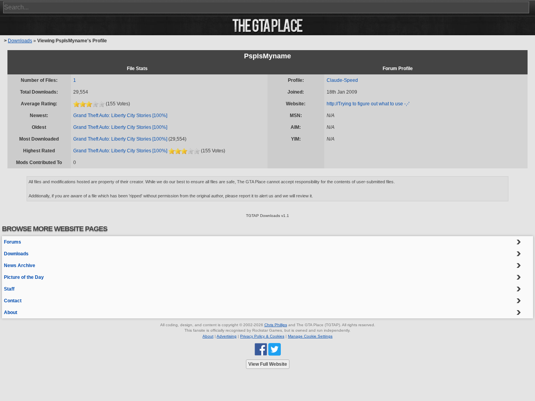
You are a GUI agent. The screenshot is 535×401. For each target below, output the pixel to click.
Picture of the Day (24, 277)
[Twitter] (274, 349)
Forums (12, 242)
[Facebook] (261, 349)
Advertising (227, 336)
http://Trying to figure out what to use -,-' (368, 104)
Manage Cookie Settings (310, 336)
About (10, 312)
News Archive (19, 265)
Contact (13, 300)
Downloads (20, 40)
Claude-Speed (342, 80)
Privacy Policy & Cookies (262, 336)
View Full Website (267, 364)
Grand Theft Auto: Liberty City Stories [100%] (120, 115)
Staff (9, 289)
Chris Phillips (275, 325)
